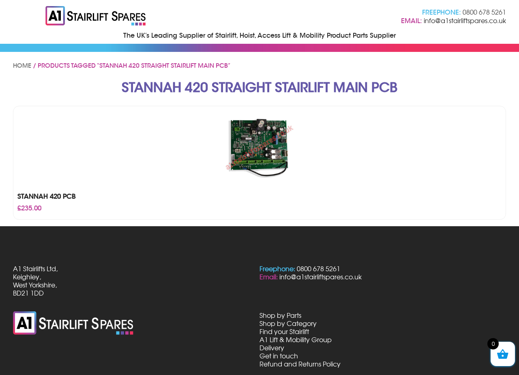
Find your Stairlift (284, 332)
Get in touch (279, 356)
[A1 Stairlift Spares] (96, 16)
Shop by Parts (280, 315)
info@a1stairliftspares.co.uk (465, 21)
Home (22, 65)
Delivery (272, 348)
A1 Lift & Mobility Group (296, 340)
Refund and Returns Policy (300, 364)
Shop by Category (288, 323)
